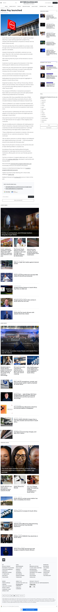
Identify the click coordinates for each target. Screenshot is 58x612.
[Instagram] (17, 596)
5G (3, 564)
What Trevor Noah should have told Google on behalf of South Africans (24, 549)
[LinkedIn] (11, 596)
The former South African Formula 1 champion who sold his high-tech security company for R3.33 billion (20, 252)
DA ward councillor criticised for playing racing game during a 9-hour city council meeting (19, 370)
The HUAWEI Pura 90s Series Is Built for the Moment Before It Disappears (25, 407)
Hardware (46, 570)
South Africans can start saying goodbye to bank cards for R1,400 (6, 488)
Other (43, 122)
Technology (47, 575)
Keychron (44, 100)
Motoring (19, 574)
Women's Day (50, 65)
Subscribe (55, 2)
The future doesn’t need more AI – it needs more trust (50, 85)
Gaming (15, 509)
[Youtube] (14, 596)
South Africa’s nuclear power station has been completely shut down (25, 499)
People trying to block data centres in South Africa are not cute (25, 300)
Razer (43, 103)
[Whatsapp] (9, 596)
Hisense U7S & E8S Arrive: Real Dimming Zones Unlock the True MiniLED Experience (26, 525)
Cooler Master (45, 118)
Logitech (44, 102)
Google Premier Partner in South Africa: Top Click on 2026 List (25, 288)
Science (45, 574)
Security (5, 575)
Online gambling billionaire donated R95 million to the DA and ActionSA (26, 275)
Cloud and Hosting (18, 298)
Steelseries (44, 120)
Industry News (26, 6)
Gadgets (16, 380)
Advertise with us (21, 582)
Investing (46, 572)
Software (33, 575)
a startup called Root (13, 159)
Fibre (45, 569)
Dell (42, 111)
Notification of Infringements (39, 582)
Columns (46, 567)
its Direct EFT (17, 177)
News (6, 6)
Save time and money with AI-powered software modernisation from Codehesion (33, 252)
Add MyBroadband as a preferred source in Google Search (19, 186)
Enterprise (33, 569)
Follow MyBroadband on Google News (14, 188)
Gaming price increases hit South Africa (25, 511)
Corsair (43, 105)
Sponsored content (19, 585)
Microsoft (44, 109)
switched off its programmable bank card (21, 163)
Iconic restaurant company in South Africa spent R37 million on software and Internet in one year (6, 252)
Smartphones (17, 485)
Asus (43, 107)
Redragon (44, 116)
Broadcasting (5, 349)
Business (3, 247)
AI (14, 392)
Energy (15, 311)
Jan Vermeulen (5, 12)
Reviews (32, 574)
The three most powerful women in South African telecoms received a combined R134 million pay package (19, 470)
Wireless (32, 577)
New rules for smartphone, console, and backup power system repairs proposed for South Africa (25, 383)
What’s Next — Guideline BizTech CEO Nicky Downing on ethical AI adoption (51, 77)
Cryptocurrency (7, 569)
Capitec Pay (11, 174)
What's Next (35, 6)
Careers (18, 588)
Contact (18, 587)
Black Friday (6, 566)
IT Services (5, 574)
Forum (19, 6)
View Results (48, 127)
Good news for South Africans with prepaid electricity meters (24, 313)
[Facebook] (3, 596)
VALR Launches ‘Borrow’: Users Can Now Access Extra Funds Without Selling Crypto (51, 52)
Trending (4, 231)
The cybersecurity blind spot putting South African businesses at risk (50, 26)
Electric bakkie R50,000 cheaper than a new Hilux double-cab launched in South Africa (26, 421)
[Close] (56, 606)
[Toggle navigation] (1, 3)
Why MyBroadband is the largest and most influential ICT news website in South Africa (33, 370)
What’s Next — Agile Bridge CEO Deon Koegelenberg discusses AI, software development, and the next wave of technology (25, 396)
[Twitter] (6, 596)
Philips (43, 112)
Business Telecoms (8, 567)
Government (33, 570)
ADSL (17, 564)
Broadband (19, 566)
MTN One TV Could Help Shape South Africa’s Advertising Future (51, 35)
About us (19, 581)
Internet (16, 273)
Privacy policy (34, 581)
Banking (2, 485)
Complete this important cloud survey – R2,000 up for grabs (51, 17)
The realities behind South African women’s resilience (51, 68)
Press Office (12, 6)
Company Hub (42, 6)
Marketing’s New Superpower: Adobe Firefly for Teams (51, 43)
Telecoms (5, 577)
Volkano (43, 114)
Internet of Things (35, 572)
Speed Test (50, 6)
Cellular (19, 567)
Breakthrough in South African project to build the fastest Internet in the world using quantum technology (6, 371)
